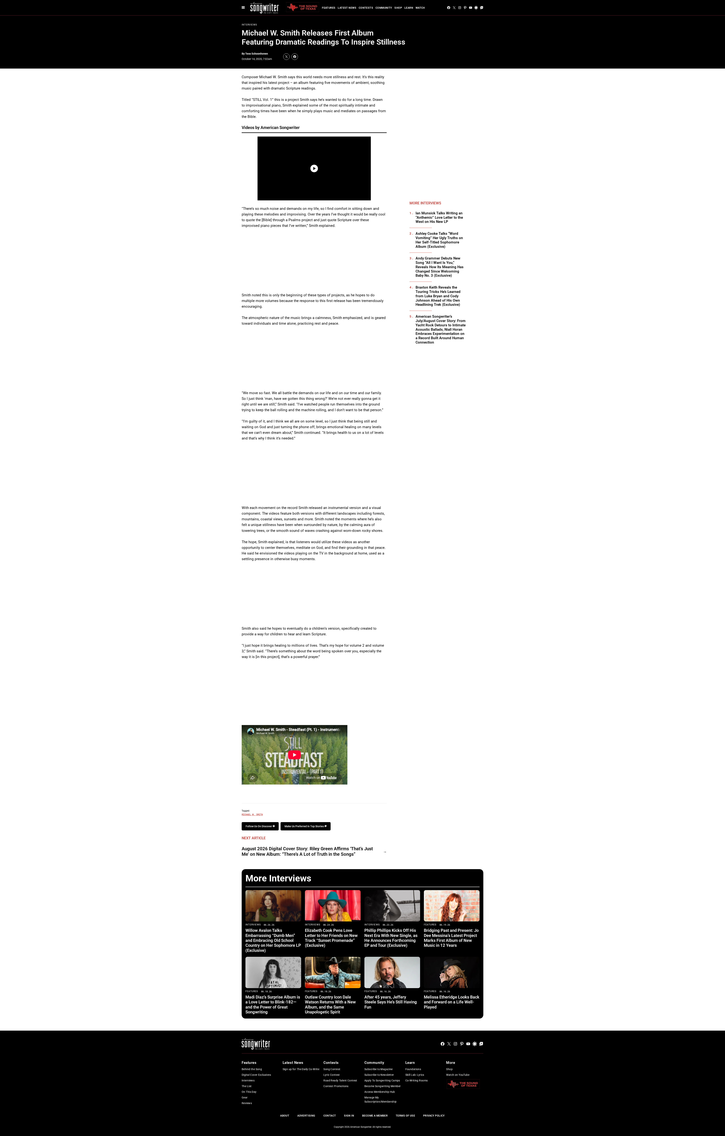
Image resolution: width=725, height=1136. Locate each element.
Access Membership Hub (379, 1091)
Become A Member (375, 1115)
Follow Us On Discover (259, 826)
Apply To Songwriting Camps (382, 1080)
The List (246, 1086)
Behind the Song (252, 1069)
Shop (398, 7)
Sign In (349, 1115)
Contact (329, 1115)
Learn (408, 7)
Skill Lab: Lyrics (414, 1074)
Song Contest (331, 1069)
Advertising (306, 1115)
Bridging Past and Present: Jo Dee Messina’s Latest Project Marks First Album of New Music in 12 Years (451, 938)
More (450, 1062)
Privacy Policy (434, 1115)
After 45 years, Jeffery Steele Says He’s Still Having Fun (390, 1002)
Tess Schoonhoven (256, 53)
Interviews (249, 24)
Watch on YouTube (457, 1074)
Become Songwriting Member (382, 1086)
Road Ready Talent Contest (340, 1080)
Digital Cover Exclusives (256, 1074)
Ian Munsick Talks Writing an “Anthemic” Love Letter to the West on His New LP (439, 217)
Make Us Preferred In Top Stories (304, 826)
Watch (420, 7)
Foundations (413, 1069)
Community (384, 7)
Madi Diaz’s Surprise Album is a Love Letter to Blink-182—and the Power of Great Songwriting (272, 1004)
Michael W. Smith (252, 814)
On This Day (249, 1091)
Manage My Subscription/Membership (380, 1099)
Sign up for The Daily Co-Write (301, 1069)
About (284, 1115)
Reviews (247, 1103)
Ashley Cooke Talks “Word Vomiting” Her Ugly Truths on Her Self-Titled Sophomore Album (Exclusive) (439, 240)
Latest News (347, 7)
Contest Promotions (336, 1086)
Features (328, 7)
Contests (366, 7)
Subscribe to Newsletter (379, 1074)
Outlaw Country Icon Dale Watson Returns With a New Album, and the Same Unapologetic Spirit (330, 1004)
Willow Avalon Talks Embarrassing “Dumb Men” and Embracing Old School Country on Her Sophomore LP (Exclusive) (273, 940)
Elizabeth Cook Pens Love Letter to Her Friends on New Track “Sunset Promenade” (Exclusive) (331, 938)
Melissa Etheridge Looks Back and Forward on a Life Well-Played (451, 1002)
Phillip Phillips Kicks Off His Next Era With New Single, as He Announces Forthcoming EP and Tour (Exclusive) (390, 938)
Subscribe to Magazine (378, 1069)
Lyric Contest (331, 1074)
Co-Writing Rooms (416, 1080)
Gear (245, 1097)
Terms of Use (405, 1115)
